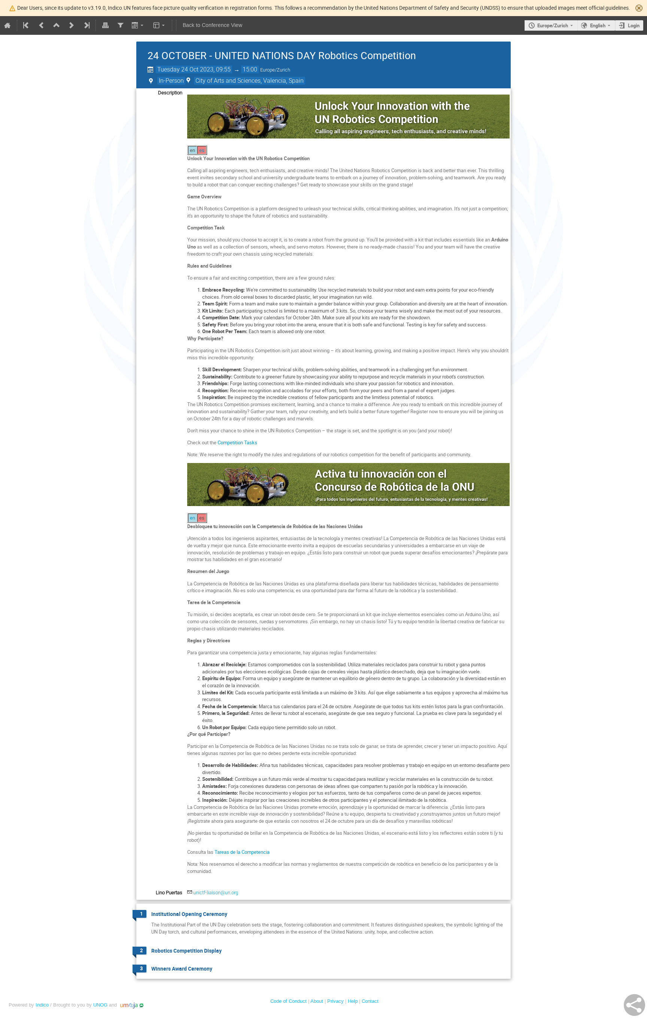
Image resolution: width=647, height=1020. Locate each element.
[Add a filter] (120, 25)
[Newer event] (71, 25)
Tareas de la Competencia (242, 852)
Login (634, 25)
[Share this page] (634, 1005)
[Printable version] (105, 25)
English (597, 25)
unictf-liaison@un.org (215, 892)
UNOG (100, 1005)
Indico (42, 1005)
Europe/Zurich (552, 25)
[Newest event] (86, 25)
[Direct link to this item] (232, 914)
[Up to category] (56, 25)
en (192, 517)
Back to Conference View (212, 25)
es (201, 150)
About (316, 1001)
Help (353, 1001)
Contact (370, 1001)
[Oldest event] (26, 25)
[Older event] (41, 25)
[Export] (138, 25)
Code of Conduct (288, 1001)
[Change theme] (159, 25)
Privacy (335, 1001)
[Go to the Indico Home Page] (7, 25)
